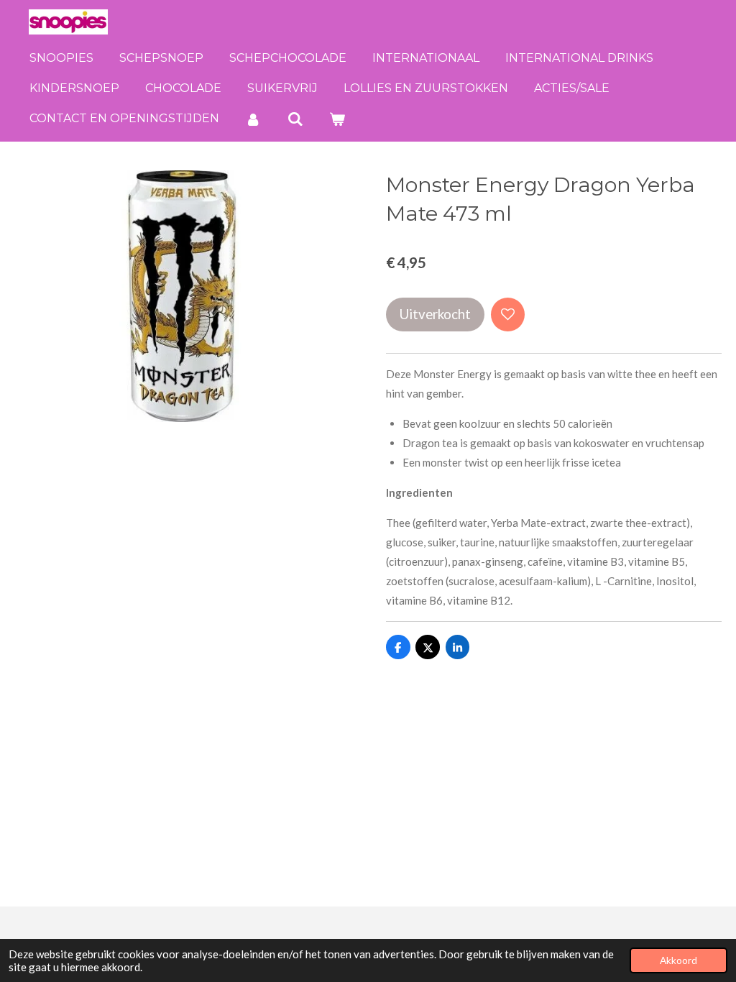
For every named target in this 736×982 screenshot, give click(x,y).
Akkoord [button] (678, 960)
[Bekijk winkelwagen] (337, 119)
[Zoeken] (294, 119)
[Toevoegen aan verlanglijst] (508, 314)
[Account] (253, 119)
